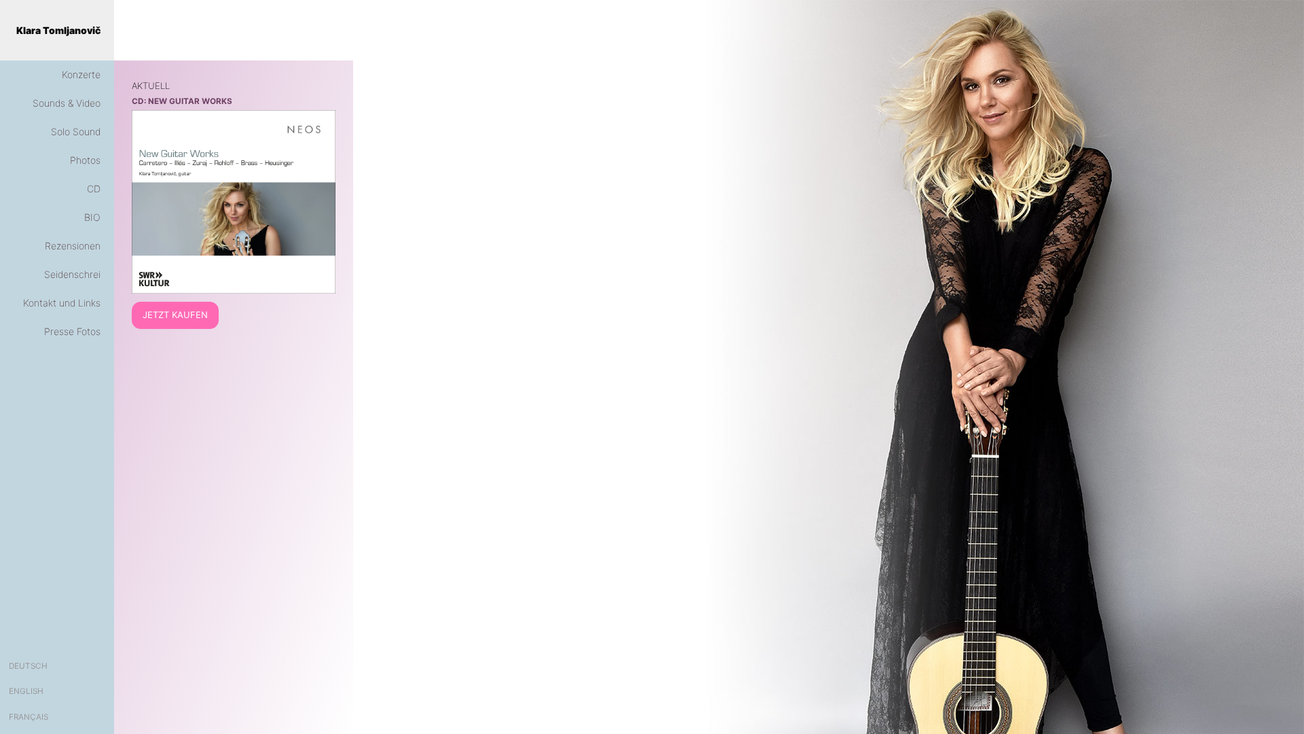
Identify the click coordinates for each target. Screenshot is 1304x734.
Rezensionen (73, 245)
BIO (92, 217)
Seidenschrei (72, 274)
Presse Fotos (72, 331)
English (26, 691)
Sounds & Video (67, 103)
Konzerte (81, 74)
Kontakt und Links (62, 303)
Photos (85, 160)
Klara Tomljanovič (58, 30)
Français (28, 717)
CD (94, 188)
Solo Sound (76, 131)
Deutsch (28, 666)
